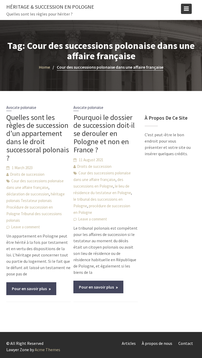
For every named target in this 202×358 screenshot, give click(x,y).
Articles (129, 343)
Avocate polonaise (21, 107)
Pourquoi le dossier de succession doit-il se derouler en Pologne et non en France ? (104, 133)
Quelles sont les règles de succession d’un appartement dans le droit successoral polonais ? (37, 138)
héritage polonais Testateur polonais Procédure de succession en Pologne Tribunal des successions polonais (35, 207)
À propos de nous (157, 343)
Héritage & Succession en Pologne (50, 6)
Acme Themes (47, 349)
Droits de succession (27, 174)
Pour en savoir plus (29, 288)
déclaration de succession (27, 193)
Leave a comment (25, 226)
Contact (185, 343)
